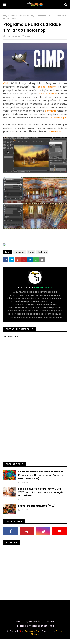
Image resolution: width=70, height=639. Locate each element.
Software (23, 15)
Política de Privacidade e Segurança (35, 625)
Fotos (31, 252)
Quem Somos (33, 621)
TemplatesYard (32, 631)
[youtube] (59, 531)
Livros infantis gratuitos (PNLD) (37, 505)
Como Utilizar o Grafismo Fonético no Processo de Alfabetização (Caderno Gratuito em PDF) (40, 475)
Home (18, 621)
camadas (50, 110)
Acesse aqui (54, 131)
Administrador (13, 36)
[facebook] (10, 531)
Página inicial (10, 15)
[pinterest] (27, 531)
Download (19, 252)
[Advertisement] (35, 421)
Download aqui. (57, 117)
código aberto (47, 86)
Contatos (49, 621)
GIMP (6, 83)
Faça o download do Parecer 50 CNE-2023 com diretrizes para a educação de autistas (40, 492)
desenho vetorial (47, 93)
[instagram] (43, 531)
